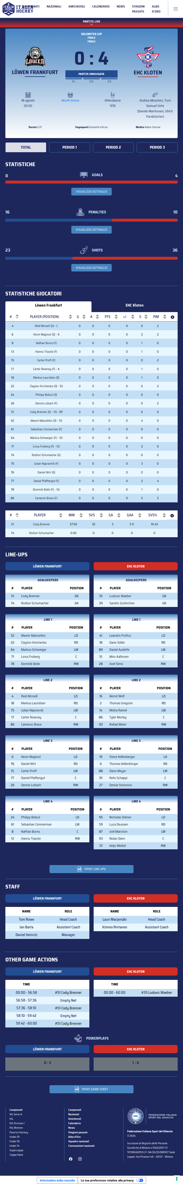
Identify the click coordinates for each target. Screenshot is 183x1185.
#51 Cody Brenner (68, 992)
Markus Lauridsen (33, 703)
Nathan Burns (30, 831)
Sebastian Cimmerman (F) (46, 429)
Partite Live (91, 21)
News (121, 6)
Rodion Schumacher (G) (46, 455)
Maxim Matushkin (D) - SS (46, 420)
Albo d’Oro (156, 9)
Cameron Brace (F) (46, 498)
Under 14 (14, 1146)
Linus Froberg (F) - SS (46, 446)
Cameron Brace (31, 724)
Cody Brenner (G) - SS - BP (46, 412)
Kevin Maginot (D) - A (46, 334)
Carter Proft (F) (46, 360)
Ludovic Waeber (120, 596)
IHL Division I (16, 1123)
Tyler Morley (118, 717)
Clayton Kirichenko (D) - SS (46, 386)
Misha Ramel (118, 710)
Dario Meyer (117, 770)
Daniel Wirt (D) (46, 472)
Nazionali (54, 6)
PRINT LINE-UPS (95, 868)
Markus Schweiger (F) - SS (46, 437)
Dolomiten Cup (91, 34)
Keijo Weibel (117, 845)
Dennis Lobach (31, 785)
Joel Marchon (118, 831)
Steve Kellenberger (122, 756)
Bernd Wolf (117, 696)
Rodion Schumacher (41, 533)
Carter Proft (29, 770)
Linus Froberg (30, 656)
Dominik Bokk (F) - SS (46, 489)
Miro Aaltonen (119, 656)
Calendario (101, 6)
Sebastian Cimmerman (36, 824)
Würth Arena (70, 100)
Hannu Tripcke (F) (46, 351)
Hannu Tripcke (31, 838)
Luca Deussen (118, 824)
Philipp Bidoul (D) (46, 394)
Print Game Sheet (95, 1089)
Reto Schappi (118, 777)
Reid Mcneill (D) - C (46, 326)
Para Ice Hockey (18, 1132)
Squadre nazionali (78, 1141)
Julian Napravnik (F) (46, 463)
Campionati (31, 6)
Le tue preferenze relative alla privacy (107, 1180)
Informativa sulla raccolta (57, 1180)
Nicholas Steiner (120, 817)
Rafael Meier (117, 724)
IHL (11, 1119)
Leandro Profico (120, 635)
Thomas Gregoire (121, 703)
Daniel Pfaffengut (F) (46, 481)
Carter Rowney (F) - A (46, 369)
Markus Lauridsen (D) (46, 377)
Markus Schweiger (33, 649)
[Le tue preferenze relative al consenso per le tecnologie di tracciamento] (176, 1178)
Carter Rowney (31, 717)
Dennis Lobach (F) (46, 403)
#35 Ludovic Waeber (156, 992)
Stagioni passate (138, 9)
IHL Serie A (15, 1114)
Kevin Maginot (31, 756)
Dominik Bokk (30, 663)
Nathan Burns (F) (46, 343)
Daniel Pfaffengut (33, 777)
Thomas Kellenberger (123, 763)
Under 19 (14, 1137)
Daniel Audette (119, 649)
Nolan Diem (117, 838)
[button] (10, 317)
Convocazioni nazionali (81, 1146)
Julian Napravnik (32, 710)
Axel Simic (116, 663)
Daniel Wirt (28, 763)
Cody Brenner (41, 524)
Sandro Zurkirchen (122, 603)
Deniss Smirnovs (120, 785)
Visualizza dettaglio (91, 191)
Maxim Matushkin (33, 635)
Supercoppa (16, 1150)
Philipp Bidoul (30, 817)
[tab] (25, 147)
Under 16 (14, 1141)
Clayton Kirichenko (34, 642)
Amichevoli (76, 6)
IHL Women (16, 1127)
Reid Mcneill (29, 696)
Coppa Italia (16, 1154)
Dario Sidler (117, 642)
